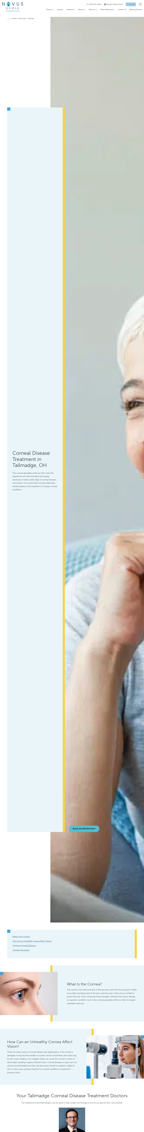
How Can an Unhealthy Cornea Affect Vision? (32, 941)
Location (60, 9)
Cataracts (69, 9)
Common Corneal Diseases (24, 945)
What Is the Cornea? (21, 936)
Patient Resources (106, 9)
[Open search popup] (140, 4)
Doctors (49, 9)
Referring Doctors (135, 9)
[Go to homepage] (12, 6)
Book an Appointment (84, 829)
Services (81, 9)
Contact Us (122, 9)
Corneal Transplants (20, 950)
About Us (92, 9)
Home (14, 18)
